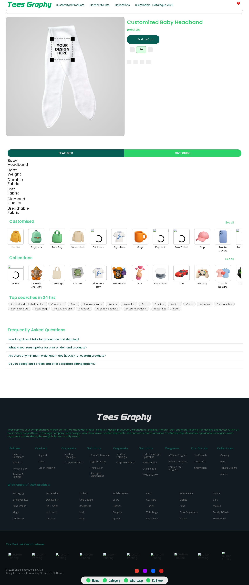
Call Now (157, 580)
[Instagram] (145, 571)
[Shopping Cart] (237, 5)
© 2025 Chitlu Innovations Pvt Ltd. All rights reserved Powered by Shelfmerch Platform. (34, 571)
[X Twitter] (135, 62)
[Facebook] (129, 62)
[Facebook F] (153, 571)
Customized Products (70, 5)
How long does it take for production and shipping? (43, 339)
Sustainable (143, 5)
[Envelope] (137, 571)
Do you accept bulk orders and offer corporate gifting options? (51, 364)
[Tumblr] (148, 62)
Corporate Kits (99, 5)
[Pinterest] (142, 62)
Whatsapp (136, 580)
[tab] (124, 340)
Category (114, 580)
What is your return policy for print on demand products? (47, 347)
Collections (122, 5)
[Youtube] (161, 571)
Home (95, 580)
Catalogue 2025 (162, 5)
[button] (225, 5)
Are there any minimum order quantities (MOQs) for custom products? (57, 356)
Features (66, 153)
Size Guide (182, 153)
